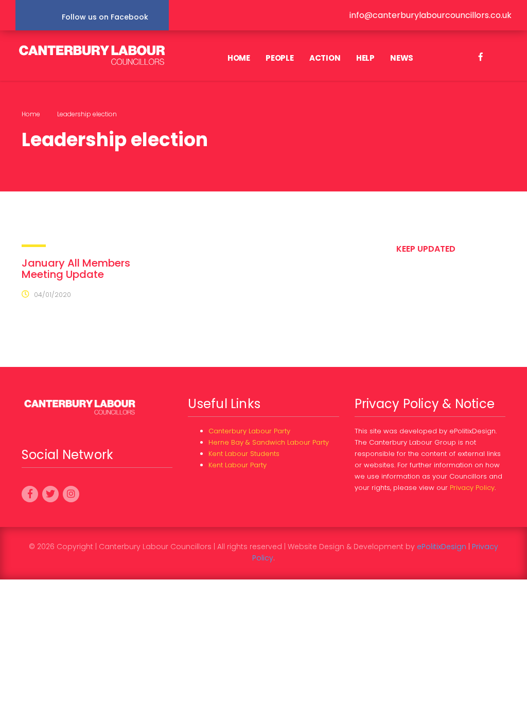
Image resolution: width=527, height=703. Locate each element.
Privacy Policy (472, 488)
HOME (238, 57)
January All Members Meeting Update (76, 269)
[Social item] (481, 58)
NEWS (401, 57)
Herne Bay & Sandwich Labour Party (268, 442)
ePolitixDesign (441, 546)
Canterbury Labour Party (249, 431)
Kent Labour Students (243, 454)
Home (31, 114)
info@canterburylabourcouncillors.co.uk (430, 15)
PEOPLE (280, 57)
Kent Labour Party (237, 465)
